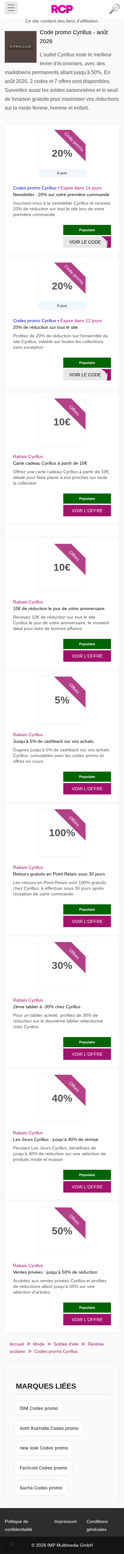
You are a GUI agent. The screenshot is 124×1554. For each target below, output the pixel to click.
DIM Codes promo (39, 1408)
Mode (39, 1344)
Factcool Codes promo (43, 1467)
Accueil (17, 1344)
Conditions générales (97, 1525)
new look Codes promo (44, 1447)
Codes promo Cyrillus (34, 187)
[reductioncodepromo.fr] (62, 9)
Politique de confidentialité (18, 1525)
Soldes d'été (66, 1344)
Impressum (65, 1521)
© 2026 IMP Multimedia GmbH (62, 1545)
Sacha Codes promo (41, 1487)
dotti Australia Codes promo (49, 1428)
